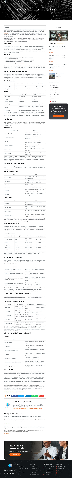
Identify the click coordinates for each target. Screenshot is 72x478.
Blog (46, 1)
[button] (44, 27)
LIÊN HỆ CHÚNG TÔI (52, 1)
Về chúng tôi (35, 1)
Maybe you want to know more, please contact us (14, 391)
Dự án (41, 1)
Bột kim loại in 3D (53, 85)
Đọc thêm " (51, 52)
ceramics (6, 33)
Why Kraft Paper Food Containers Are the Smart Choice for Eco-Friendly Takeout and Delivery (23, 416)
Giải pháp (27, 1)
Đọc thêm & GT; (6, 433)
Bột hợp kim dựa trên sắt (54, 98)
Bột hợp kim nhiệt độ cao (55, 87)
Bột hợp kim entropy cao (54, 94)
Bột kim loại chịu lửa (54, 96)
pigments (22, 63)
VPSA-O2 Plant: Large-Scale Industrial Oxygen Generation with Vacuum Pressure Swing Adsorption (24, 427)
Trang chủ (13, 1)
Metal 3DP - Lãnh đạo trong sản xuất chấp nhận (22, 401)
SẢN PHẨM (20, 1)
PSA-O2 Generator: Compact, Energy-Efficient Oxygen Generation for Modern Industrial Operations (58, 66)
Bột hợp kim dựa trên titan (55, 92)
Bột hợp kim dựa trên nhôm (55, 89)
